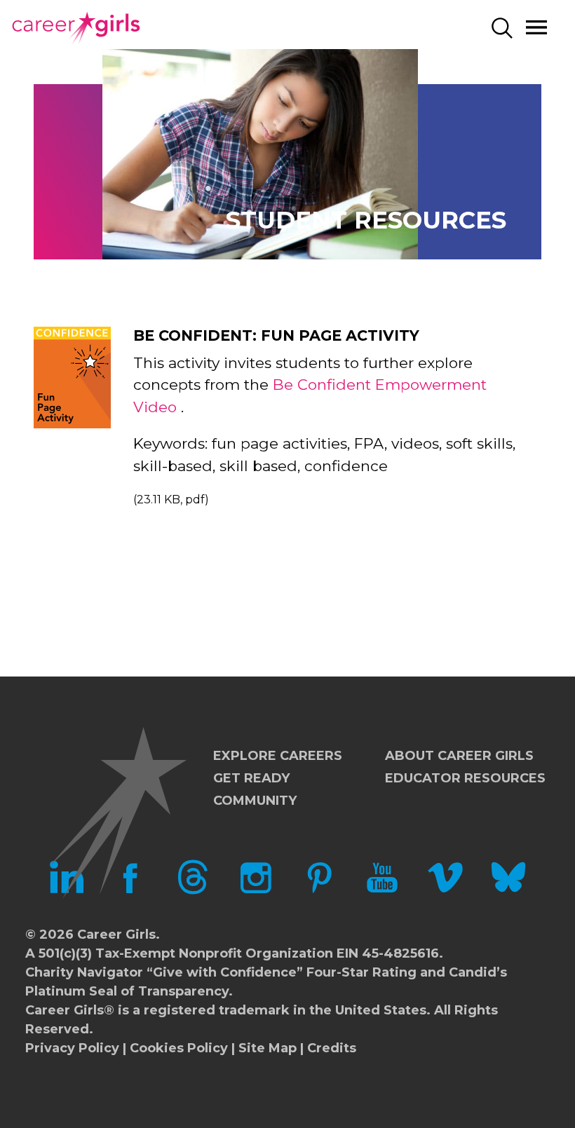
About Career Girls (459, 755)
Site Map (267, 1048)
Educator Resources (465, 778)
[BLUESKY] (508, 890)
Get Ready (251, 778)
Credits (331, 1048)
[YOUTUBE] (382, 890)
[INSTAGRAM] (255, 890)
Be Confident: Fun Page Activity (276, 335)
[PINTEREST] (319, 890)
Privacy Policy (72, 1048)
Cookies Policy (179, 1048)
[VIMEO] (445, 890)
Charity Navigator (84, 972)
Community (255, 800)
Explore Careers (277, 755)
